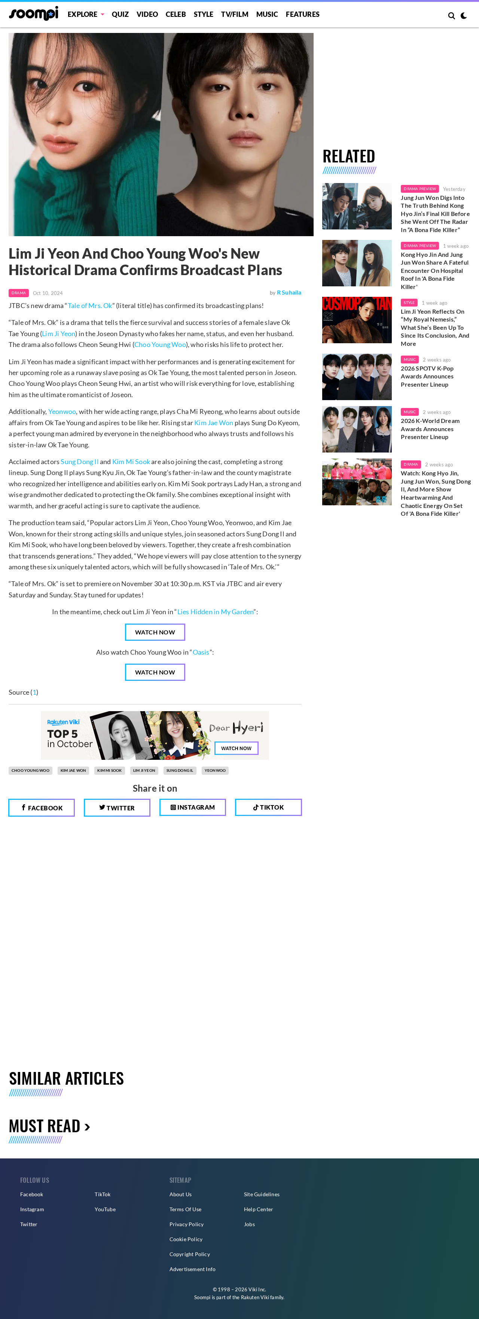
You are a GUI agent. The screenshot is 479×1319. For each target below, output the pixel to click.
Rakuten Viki (255, 1297)
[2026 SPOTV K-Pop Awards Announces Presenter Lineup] (357, 377)
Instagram (195, 807)
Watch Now (155, 632)
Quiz (120, 14)
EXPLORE (82, 14)
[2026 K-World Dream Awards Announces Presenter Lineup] (357, 429)
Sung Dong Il (79, 461)
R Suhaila (289, 292)
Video (147, 14)
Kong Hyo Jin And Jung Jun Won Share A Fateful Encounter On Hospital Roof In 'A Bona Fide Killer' (435, 270)
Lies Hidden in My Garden (215, 611)
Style (204, 14)
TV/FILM (234, 14)
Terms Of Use (185, 1209)
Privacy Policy (187, 1224)
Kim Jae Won (213, 422)
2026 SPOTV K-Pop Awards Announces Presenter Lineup (427, 376)
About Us (181, 1194)
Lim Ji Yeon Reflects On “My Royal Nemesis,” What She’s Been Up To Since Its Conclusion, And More (435, 327)
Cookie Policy (186, 1239)
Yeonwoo (62, 411)
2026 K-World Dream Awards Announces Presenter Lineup (430, 428)
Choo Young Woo (160, 344)
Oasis (201, 652)
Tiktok (271, 807)
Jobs (249, 1224)
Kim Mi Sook (131, 461)
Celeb (176, 14)
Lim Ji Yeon (58, 333)
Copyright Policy (190, 1254)
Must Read (44, 1125)
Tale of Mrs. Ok (90, 305)
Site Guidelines (262, 1194)
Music (267, 14)
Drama (19, 292)
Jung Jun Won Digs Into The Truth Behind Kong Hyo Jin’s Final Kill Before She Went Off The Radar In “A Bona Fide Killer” (435, 213)
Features (303, 14)
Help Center (258, 1209)
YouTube (105, 1209)
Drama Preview (420, 188)
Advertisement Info (193, 1269)
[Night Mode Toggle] (464, 16)
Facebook (45, 807)
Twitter (120, 807)
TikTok (102, 1194)
